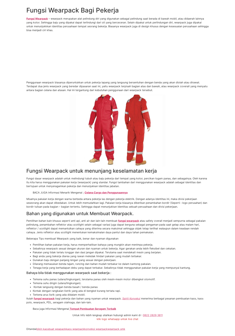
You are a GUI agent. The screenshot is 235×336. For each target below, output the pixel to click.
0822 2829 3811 (153, 315)
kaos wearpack (75, 329)
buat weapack (57, 329)
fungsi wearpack (128, 220)
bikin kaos (42, 329)
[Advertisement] (117, 56)
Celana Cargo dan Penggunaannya (106, 192)
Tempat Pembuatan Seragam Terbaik (92, 308)
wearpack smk (116, 329)
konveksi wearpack (96, 329)
